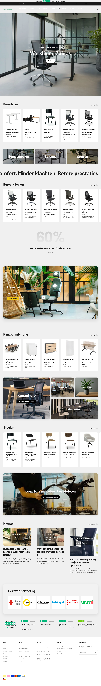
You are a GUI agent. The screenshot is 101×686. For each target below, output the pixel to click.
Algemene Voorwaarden (24, 656)
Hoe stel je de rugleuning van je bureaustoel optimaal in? (83, 562)
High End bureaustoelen (63, 653)
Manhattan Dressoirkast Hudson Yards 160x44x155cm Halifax (49, 361)
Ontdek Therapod (13, 298)
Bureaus (32, 8)
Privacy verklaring (22, 653)
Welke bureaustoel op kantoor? (64, 648)
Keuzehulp (71, 8)
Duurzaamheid (21, 658)
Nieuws (20, 661)
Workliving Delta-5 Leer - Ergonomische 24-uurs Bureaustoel (88, 211)
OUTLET (53, 8)
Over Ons (20, 646)
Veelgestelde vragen (23, 648)
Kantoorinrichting (43, 8)
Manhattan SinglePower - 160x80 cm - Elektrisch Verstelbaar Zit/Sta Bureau (12, 131)
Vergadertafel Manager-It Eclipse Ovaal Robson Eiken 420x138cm (11, 361)
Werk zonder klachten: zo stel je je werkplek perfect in (50, 551)
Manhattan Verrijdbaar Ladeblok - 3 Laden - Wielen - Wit (30, 361)
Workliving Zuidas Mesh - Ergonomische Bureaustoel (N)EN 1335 (31, 211)
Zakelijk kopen (60, 646)
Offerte (80, 8)
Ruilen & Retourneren (23, 651)
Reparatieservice (62, 8)
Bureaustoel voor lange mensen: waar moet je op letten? (16, 551)
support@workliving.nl (42, 647)
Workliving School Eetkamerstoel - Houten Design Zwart (50, 131)
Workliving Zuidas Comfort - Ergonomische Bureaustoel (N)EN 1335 (69, 211)
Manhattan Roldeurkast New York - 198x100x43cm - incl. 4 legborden (69, 361)
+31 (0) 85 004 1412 (45, 658)
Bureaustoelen (22, 8)
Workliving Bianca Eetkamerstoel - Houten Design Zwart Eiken (30, 454)
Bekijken (50, 60)
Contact (50, 11)
